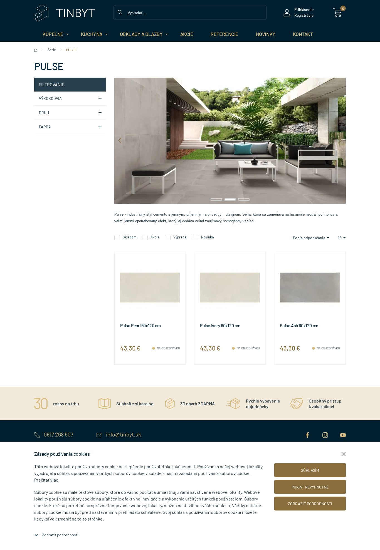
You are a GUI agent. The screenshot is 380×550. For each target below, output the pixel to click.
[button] (216, 199)
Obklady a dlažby (141, 34)
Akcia (154, 237)
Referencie (224, 34)
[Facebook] (308, 434)
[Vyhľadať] (119, 12)
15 (340, 237)
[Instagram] (325, 434)
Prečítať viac (46, 479)
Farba (45, 126)
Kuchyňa (91, 34)
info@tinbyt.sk (123, 434)
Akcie (186, 34)
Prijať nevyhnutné (310, 487)
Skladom (130, 237)
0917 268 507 (58, 434)
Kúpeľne (53, 34)
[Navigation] (120, 140)
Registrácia (304, 15)
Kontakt (303, 34)
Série (52, 50)
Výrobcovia (50, 98)
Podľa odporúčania (309, 237)
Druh (44, 112)
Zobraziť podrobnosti (60, 534)
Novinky (265, 34)
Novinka (207, 237)
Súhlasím (310, 470)
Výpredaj (180, 237)
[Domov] (35, 50)
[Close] (343, 454)
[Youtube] (343, 434)
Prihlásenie (304, 9)
